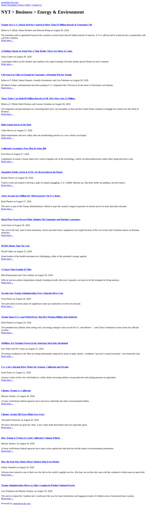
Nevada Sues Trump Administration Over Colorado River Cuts (32, 293)
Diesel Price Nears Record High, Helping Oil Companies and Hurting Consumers (40, 219)
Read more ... (7, 40)
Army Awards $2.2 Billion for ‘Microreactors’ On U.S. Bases (30, 196)
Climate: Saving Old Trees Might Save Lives (22, 414)
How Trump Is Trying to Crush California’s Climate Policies (30, 438)
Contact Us (37, 5)
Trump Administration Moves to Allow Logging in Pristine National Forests (38, 485)
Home (4, 5)
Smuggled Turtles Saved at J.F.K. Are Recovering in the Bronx (32, 172)
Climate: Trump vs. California (16, 390)
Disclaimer (12, 5)
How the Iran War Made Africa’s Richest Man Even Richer (30, 461)
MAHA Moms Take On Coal (15, 246)
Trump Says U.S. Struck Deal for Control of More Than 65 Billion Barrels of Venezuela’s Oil (46, 24)
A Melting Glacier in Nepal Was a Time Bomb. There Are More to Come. (37, 51)
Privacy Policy (24, 5)
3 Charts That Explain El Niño (16, 269)
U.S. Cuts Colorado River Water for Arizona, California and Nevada (35, 367)
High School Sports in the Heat (16, 124)
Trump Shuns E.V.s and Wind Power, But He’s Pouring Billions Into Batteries (39, 317)
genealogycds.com (9, 2)
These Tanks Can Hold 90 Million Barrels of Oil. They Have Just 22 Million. (38, 98)
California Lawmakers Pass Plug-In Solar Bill (23, 148)
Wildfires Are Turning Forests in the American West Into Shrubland (34, 343)
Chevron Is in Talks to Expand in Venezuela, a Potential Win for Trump (36, 74)
